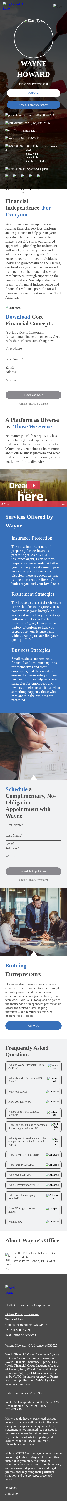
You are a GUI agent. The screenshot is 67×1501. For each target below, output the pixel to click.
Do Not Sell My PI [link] (17, 1329)
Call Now (33, 93)
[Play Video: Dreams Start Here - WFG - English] (33, 485)
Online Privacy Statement (33, 403)
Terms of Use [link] (14, 1319)
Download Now (33, 394)
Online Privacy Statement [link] (22, 1314)
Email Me (29, 130)
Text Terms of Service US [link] (22, 1335)
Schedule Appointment (33, 871)
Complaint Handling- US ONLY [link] (26, 1324)
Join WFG (33, 1025)
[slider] (33, 504)
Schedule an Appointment (33, 104)
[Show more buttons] (63, 504)
